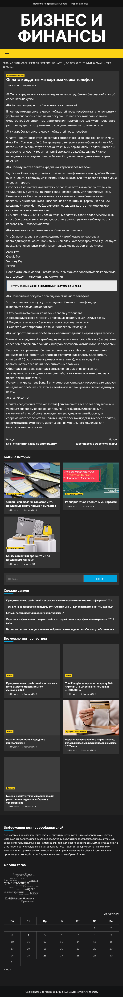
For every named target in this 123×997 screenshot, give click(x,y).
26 (44, 955)
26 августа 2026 (88, 750)
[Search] (116, 53)
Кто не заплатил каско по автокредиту (31, 441)
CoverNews (75, 991)
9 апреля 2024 (87, 506)
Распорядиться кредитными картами (91, 502)
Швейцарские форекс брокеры (96, 441)
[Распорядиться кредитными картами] (91, 480)
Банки (9, 675)
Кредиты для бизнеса (76, 731)
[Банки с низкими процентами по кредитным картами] (32, 534)
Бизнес (10, 788)
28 (78, 955)
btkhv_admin (13, 85)
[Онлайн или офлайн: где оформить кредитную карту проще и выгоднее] (32, 480)
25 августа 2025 (29, 510)
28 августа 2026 (29, 694)
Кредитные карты (15, 75)
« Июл (7, 969)
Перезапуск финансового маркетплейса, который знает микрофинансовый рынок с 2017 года (60, 621)
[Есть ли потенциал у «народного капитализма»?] (32, 717)
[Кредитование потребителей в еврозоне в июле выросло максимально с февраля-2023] (32, 661)
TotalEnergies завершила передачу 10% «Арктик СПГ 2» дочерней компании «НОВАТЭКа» (59, 606)
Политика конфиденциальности (50, 3)
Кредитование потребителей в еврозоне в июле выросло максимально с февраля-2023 (59, 600)
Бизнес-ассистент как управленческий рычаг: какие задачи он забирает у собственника (60, 629)
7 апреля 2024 (29, 85)
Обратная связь (79, 3)
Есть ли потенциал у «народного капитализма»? (35, 612)
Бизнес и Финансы (62, 28)
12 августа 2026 (29, 806)
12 (44, 941)
